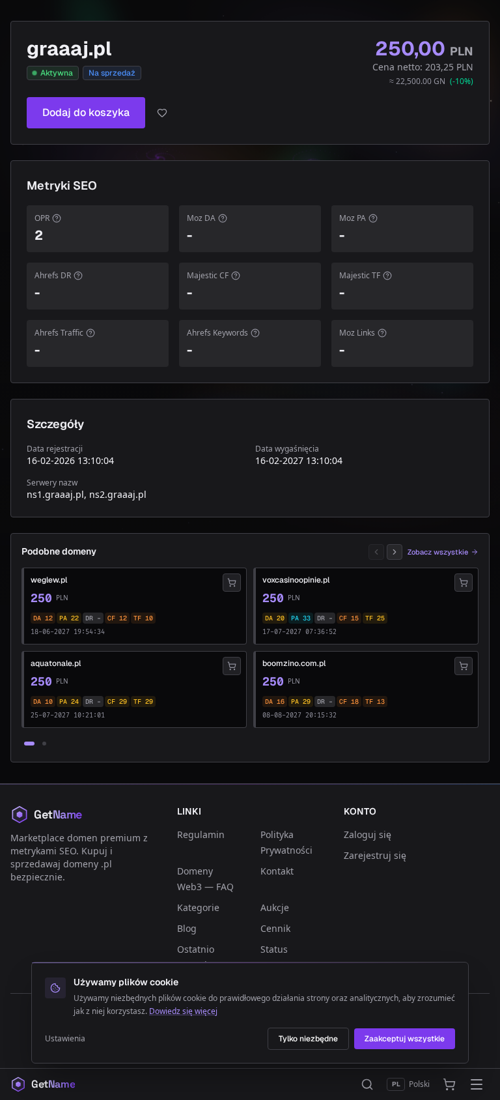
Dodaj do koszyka (86, 112)
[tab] (29, 743)
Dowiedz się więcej (183, 1011)
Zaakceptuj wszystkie (405, 1039)
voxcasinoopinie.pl (295, 580)
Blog (187, 928)
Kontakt (277, 871)
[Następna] (394, 552)
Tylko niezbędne (308, 1039)
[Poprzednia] (376, 552)
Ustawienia (65, 1039)
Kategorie (198, 907)
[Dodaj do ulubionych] (162, 112)
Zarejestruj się (375, 855)
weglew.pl (49, 580)
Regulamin (201, 834)
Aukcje (274, 907)
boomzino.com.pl (294, 663)
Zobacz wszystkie (438, 552)
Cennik (275, 928)
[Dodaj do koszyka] (232, 582)
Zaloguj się (367, 834)
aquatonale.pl (56, 663)
